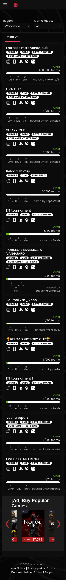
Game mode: (43, 21)
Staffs (51, 568)
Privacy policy (36, 568)
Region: (8, 21)
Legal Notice (18, 568)
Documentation (21, 572)
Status (38, 572)
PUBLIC (12, 37)
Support (50, 572)
